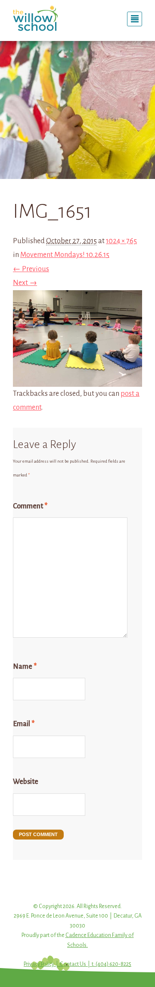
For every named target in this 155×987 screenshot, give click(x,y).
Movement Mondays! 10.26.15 (64, 255)
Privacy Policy (39, 964)
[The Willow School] (42, 18)
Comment (30, 506)
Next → (25, 283)
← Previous (31, 269)
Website (25, 782)
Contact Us (73, 964)
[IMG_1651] (77, 379)
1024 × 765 (121, 241)
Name (25, 667)
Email (23, 724)
